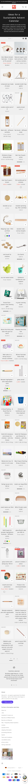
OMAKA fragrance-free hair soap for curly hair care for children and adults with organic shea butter (21, 615)
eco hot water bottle (7, 277)
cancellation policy (6, 739)
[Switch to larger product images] (23, 38)
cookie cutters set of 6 (7, 108)
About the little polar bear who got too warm (7, 331)
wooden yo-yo (7, 205)
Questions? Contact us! (7, 715)
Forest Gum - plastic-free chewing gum (7, 304)
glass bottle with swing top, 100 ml (7, 562)
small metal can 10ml (7, 507)
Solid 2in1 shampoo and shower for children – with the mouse (7, 437)
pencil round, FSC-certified (20, 642)
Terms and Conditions (6, 737)
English (19, 767)
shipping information (6, 730)
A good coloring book (21, 303)
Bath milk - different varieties (7, 131)
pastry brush (21, 107)
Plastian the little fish (21, 330)
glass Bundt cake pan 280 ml (21, 531)
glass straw (20, 379)
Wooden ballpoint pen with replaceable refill (7, 612)
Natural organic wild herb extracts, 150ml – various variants (21, 59)
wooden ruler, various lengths (20, 230)
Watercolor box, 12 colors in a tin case (7, 462)
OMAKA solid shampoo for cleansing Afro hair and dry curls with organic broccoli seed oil (7, 646)
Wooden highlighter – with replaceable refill (7, 381)
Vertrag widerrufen (6, 744)
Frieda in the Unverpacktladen (21, 586)
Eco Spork (21, 254)
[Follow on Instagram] (2, 763)
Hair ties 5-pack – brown (7, 181)
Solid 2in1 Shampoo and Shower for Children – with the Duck (21, 437)
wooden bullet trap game (21, 85)
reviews (3, 725)
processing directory (6, 732)
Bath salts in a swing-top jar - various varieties (7, 356)
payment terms (5, 727)
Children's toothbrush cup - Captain (21, 279)
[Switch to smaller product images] (26, 38)
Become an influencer (6, 720)
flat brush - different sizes (21, 131)
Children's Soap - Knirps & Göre (7, 156)
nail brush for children (7, 255)
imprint (3, 734)
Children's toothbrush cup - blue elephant (21, 411)
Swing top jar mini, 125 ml (7, 485)
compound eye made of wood (7, 85)
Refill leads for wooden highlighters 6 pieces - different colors (7, 533)
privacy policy (4, 742)
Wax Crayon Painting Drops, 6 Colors (21, 462)
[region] (14, 674)
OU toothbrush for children (20, 181)
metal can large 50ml (20, 484)
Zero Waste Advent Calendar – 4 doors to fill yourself (7, 59)
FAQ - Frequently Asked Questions (9, 722)
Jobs (2, 712)
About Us (3, 710)
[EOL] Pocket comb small (21, 508)
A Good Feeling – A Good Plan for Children (7, 411)
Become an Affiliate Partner (8, 717)
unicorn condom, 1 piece (20, 562)
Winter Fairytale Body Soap (21, 355)
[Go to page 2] (17, 659)
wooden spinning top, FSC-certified (20, 206)
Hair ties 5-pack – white (20, 156)
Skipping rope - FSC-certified (7, 230)
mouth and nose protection (7, 586)
